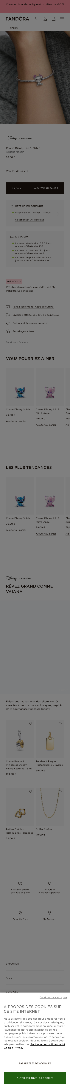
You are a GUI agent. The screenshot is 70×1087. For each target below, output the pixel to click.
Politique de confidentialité (47, 1044)
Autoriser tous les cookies (35, 1078)
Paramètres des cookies (35, 1063)
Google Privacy (13, 1047)
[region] (35, 1040)
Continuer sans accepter (53, 997)
